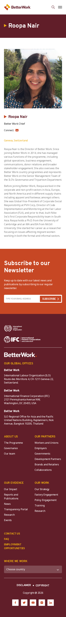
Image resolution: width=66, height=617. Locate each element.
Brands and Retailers (47, 464)
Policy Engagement (46, 500)
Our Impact (10, 489)
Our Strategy (42, 489)
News (7, 504)
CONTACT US (12, 533)
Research (9, 514)
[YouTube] (33, 602)
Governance (11, 448)
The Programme (13, 442)
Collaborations (43, 470)
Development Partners (48, 459)
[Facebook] (15, 602)
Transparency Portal (16, 509)
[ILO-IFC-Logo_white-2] (13, 328)
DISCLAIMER (24, 585)
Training (40, 505)
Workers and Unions (46, 442)
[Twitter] (24, 602)
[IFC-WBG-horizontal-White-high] (22, 339)
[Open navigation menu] (60, 7)
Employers (41, 448)
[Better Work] (20, 354)
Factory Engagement (46, 494)
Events (8, 520)
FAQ (6, 539)
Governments (42, 453)
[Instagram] (42, 602)
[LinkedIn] (50, 602)
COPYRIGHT (42, 585)
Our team (9, 453)
